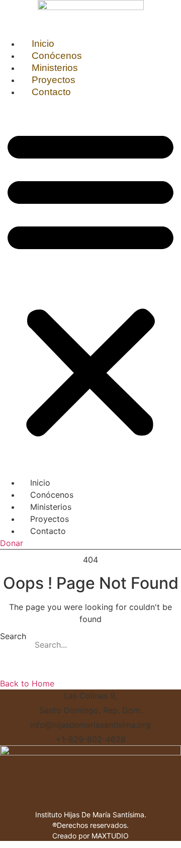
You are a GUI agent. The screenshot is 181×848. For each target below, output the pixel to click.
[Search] (168, 644)
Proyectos (53, 79)
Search (13, 636)
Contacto (51, 92)
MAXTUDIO (110, 835)
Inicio (43, 43)
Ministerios (55, 67)
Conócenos (57, 55)
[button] (90, 282)
